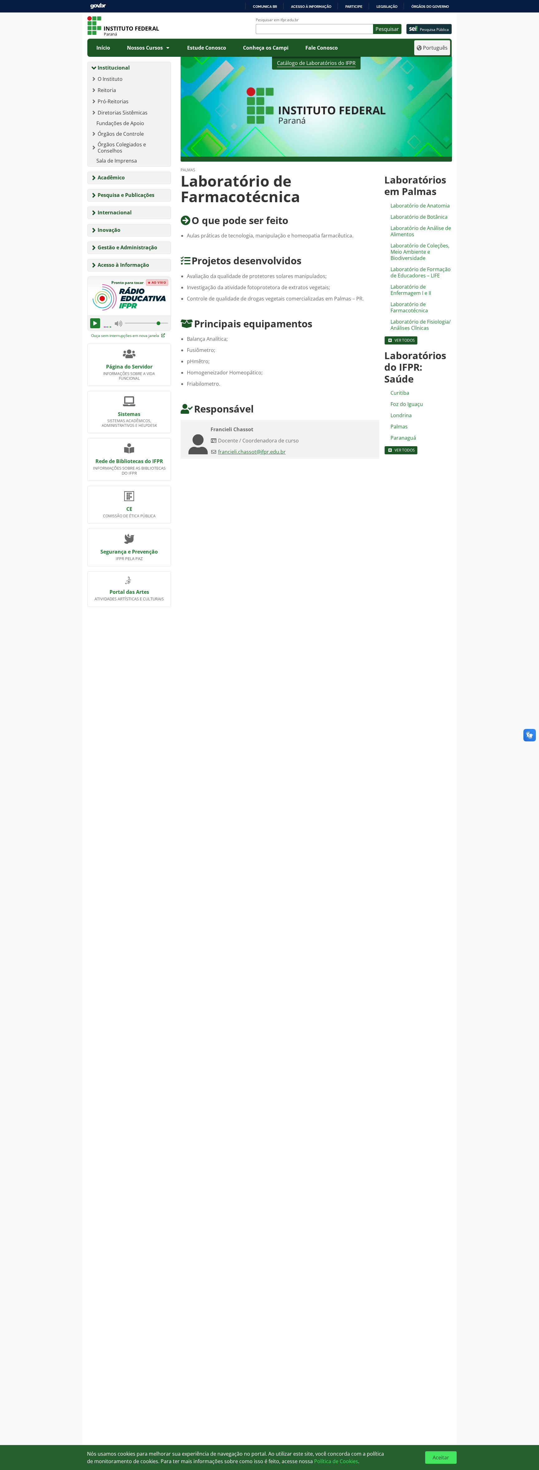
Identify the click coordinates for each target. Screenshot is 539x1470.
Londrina (401, 415)
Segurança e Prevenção (129, 551)
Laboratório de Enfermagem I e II (411, 289)
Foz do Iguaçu (407, 404)
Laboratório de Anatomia (420, 205)
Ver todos (405, 340)
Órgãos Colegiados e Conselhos (122, 147)
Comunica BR (265, 6)
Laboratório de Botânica (419, 216)
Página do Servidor (129, 366)
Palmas (399, 426)
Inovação (109, 230)
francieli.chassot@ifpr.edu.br (252, 451)
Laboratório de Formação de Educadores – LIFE (421, 272)
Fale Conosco (321, 47)
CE (129, 508)
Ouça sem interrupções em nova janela (125, 335)
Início (103, 47)
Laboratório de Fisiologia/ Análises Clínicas (421, 324)
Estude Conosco (206, 47)
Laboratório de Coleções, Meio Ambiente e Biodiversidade (420, 251)
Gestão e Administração (127, 247)
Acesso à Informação (123, 264)
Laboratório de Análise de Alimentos (421, 231)
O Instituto (110, 79)
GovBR (98, 6)
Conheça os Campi (266, 47)
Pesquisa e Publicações (126, 195)
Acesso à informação (311, 6)
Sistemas (129, 414)
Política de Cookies (336, 1461)
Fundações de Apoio (120, 123)
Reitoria (107, 90)
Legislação (386, 6)
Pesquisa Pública (434, 29)
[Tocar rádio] (95, 323)
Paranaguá (403, 437)
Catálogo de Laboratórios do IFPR (316, 63)
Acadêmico (111, 177)
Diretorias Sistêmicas (123, 113)
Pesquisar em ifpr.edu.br (277, 20)
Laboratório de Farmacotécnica (409, 307)
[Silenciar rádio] (118, 323)
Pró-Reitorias (113, 101)
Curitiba (400, 392)
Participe (353, 6)
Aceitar (441, 1457)
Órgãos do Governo (430, 6)
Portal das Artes (129, 591)
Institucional (114, 67)
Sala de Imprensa (116, 161)
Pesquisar (387, 29)
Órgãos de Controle (121, 134)
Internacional (115, 212)
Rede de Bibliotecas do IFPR (129, 461)
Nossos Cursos (145, 47)
